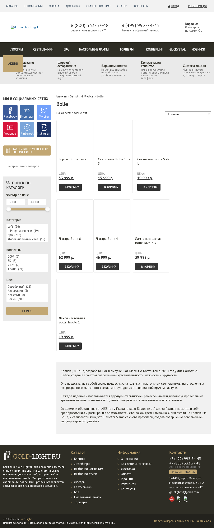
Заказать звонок (183, 472)
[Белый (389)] (27, 299)
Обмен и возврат (98, 6)
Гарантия (127, 479)
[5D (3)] (27, 261)
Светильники (43, 49)
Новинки (198, 49)
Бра (66, 49)
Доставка (73, 6)
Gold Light (25, 519)
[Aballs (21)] (27, 269)
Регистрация (197, 6)
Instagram (44, 133)
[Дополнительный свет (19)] (27, 239)
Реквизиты (128, 484)
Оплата (54, 6)
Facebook (10, 116)
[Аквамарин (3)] (27, 291)
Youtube (10, 133)
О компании (33, 6)
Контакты (141, 6)
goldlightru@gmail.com (184, 492)
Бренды (79, 459)
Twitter (44, 116)
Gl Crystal (177, 49)
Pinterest (27, 133)
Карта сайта (203, 521)
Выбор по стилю (86, 474)
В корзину (72, 187)
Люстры (16, 49)
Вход (175, 6)
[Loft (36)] (27, 226)
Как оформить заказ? (136, 464)
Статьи (122, 6)
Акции (13, 64)
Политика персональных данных (174, 521)
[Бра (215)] (27, 235)
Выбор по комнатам (88, 469)
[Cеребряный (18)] (27, 286)
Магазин (12, 6)
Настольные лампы (94, 49)
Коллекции (154, 49)
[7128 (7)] (27, 265)
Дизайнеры (82, 464)
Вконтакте (27, 116)
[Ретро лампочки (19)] (27, 231)
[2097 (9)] (27, 256)
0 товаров (192, 27)
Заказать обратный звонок (140, 30)
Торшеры (127, 49)
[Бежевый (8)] (27, 295)
